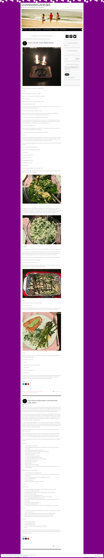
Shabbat (30, 392)
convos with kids (27, 391)
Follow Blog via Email (72, 64)
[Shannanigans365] (52, 27)
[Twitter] (74, 36)
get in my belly (34, 391)
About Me (31, 29)
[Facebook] (67, 36)
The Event (56, 29)
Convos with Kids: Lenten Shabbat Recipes (40, 43)
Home (25, 29)
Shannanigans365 (35, 5)
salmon (27, 392)
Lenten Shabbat (40, 391)
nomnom (24, 392)
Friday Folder (63, 29)
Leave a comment (57, 391)
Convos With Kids (34, 44)
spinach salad (35, 392)
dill (30, 391)
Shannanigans (38, 29)
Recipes (39, 44)
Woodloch (39, 422)
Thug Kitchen (25, 436)
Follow (67, 74)
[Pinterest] (71, 36)
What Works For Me (47, 29)
